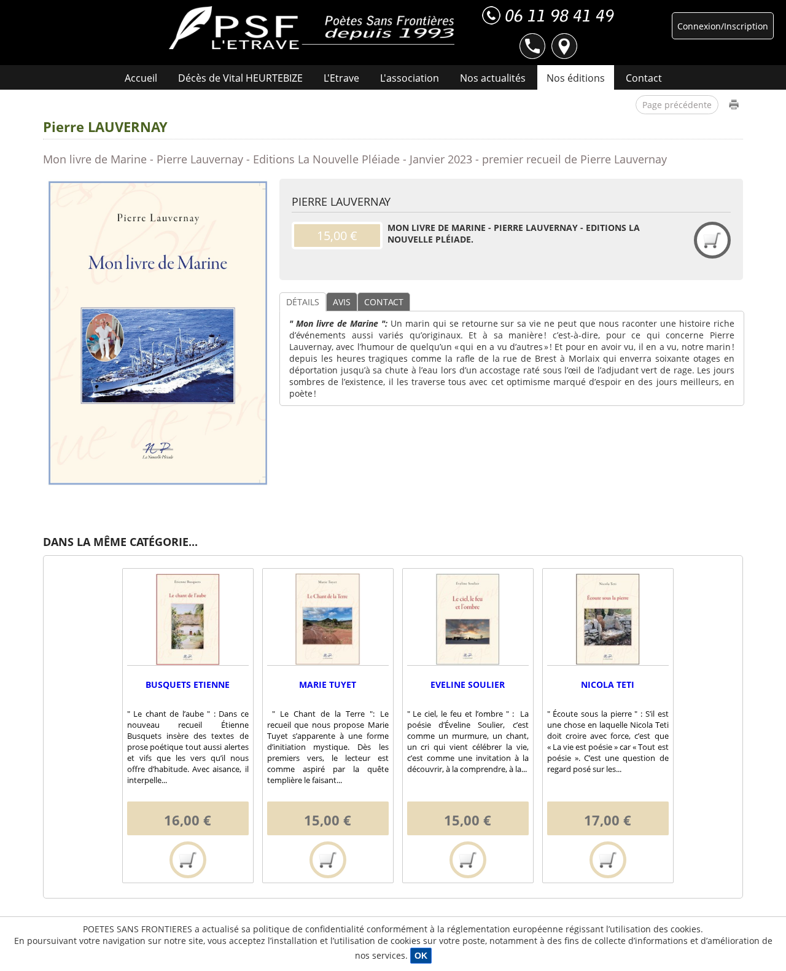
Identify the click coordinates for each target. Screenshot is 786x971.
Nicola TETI (607, 684)
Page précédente (677, 105)
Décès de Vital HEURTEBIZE (240, 78)
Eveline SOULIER (467, 684)
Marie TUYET (327, 684)
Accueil (141, 78)
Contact (644, 78)
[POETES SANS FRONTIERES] (312, 27)
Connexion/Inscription (722, 26)
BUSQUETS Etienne (188, 684)
